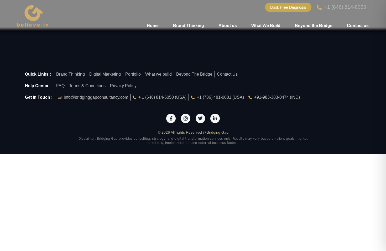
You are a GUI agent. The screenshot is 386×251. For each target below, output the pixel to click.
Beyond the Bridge (313, 25)
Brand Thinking (188, 25)
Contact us (358, 25)
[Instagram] (185, 118)
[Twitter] (200, 118)
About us (227, 25)
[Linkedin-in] (215, 118)
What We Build (265, 25)
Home (153, 25)
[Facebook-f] (171, 118)
